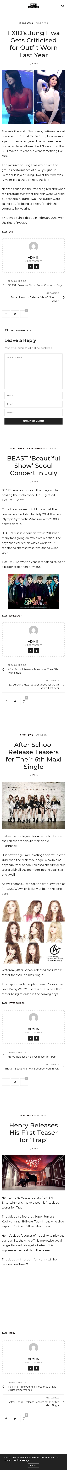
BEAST (18, 616)
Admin (35, 63)
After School (16, 1003)
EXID (11, 232)
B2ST (11, 616)
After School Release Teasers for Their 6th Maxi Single (33, 756)
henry (12, 1333)
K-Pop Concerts (19, 449)
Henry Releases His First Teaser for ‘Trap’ (33, 1132)
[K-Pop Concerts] (33, 6)
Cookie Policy (21, 1460)
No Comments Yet (21, 330)
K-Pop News (26, 23)
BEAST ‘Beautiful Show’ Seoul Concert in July (33, 466)
